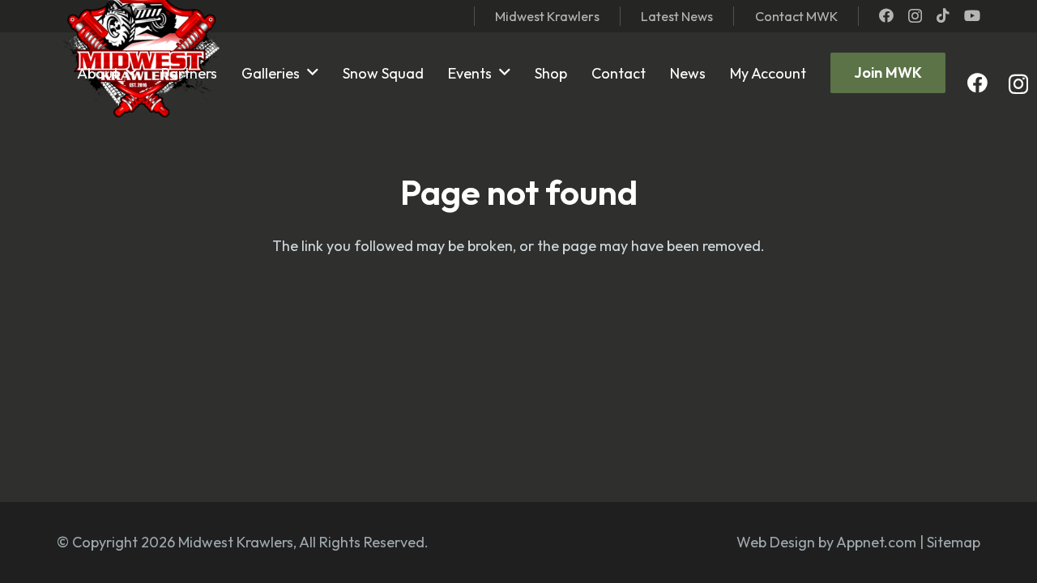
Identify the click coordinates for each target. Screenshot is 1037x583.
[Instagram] (915, 16)
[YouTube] (972, 15)
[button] (131, 73)
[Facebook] (886, 15)
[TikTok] (943, 15)
